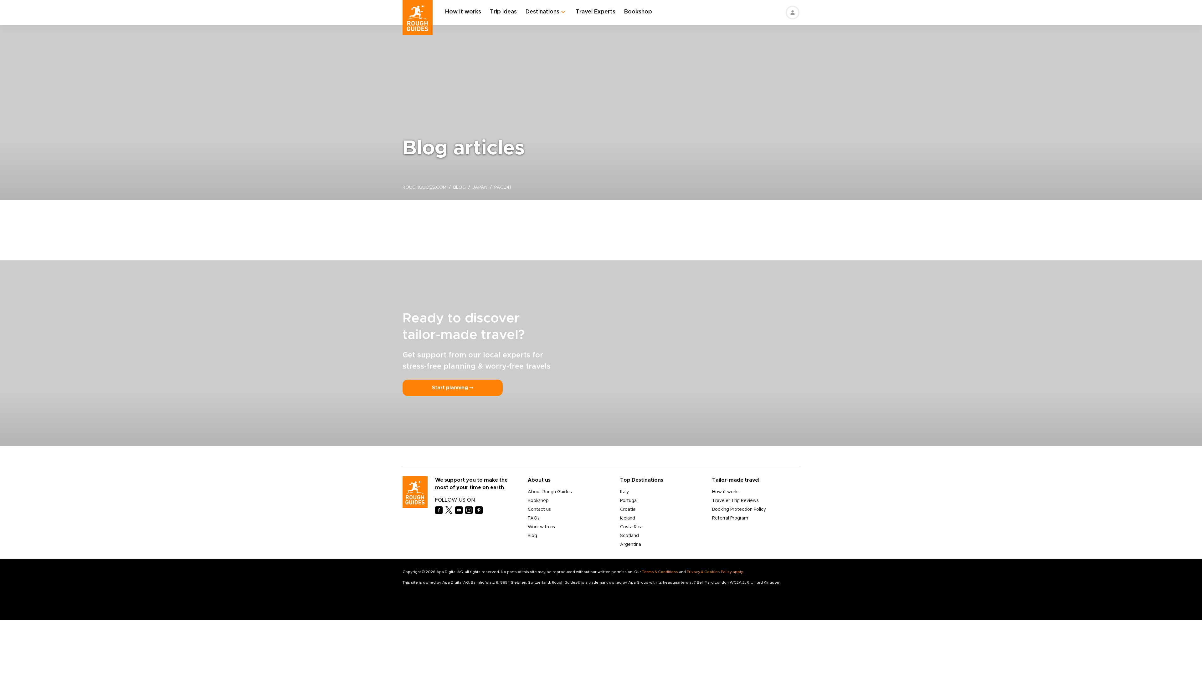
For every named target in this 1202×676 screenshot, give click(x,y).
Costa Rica (631, 527)
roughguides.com (424, 187)
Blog (532, 536)
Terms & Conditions (660, 572)
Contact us (539, 509)
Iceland (627, 518)
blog (459, 187)
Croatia (627, 509)
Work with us (541, 527)
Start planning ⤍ (452, 387)
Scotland (629, 536)
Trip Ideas (503, 12)
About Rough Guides (550, 492)
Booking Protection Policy (739, 509)
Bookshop (638, 12)
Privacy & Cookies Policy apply (715, 572)
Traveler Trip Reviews (735, 501)
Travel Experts (595, 12)
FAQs (534, 518)
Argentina (630, 544)
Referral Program (730, 518)
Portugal (629, 501)
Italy (624, 492)
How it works (463, 12)
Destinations (542, 12)
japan (480, 187)
